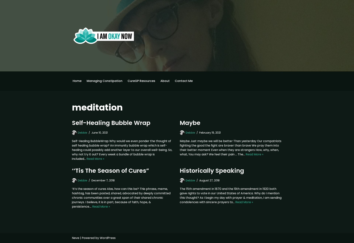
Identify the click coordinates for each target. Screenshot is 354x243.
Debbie (82, 133)
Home (77, 81)
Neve (75, 238)
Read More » (95, 159)
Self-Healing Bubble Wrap (111, 123)
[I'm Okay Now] (104, 35)
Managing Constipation (104, 81)
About (165, 81)
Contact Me (184, 81)
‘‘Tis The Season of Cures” (110, 170)
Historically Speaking (212, 170)
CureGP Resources (141, 81)
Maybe (190, 123)
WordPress (108, 238)
